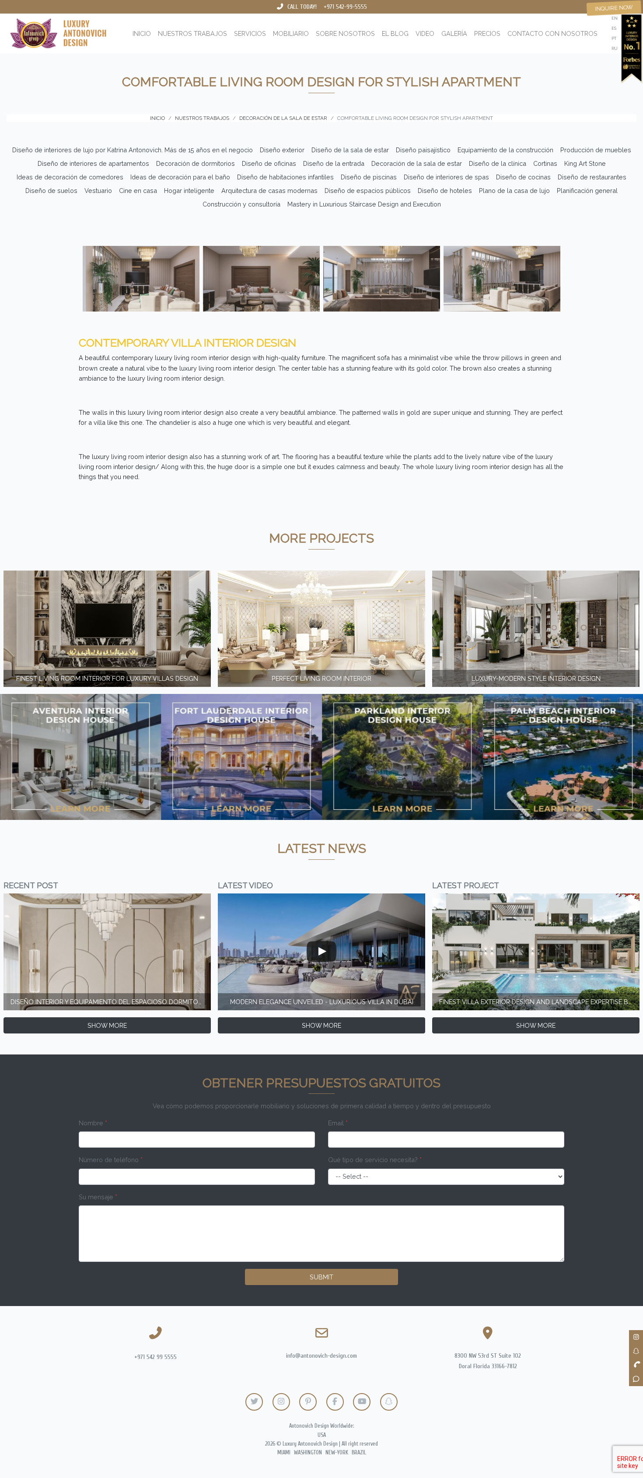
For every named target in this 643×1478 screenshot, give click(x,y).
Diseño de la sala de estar (350, 150)
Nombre (93, 1123)
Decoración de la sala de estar (416, 163)
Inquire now (614, 8)
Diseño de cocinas (523, 177)
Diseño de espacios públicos (368, 190)
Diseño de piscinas (369, 177)
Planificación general (587, 190)
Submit (321, 1277)
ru (615, 48)
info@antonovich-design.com (321, 1355)
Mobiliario (291, 33)
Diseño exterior (282, 150)
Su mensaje (98, 1197)
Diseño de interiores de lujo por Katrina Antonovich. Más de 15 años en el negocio (132, 150)
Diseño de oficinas (269, 163)
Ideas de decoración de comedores (70, 177)
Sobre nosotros (345, 33)
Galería (454, 33)
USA (322, 1435)
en (615, 18)
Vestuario (98, 190)
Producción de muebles (595, 150)
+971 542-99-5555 (345, 7)
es (614, 28)
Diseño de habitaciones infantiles (285, 177)
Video (425, 33)
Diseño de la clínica (497, 163)
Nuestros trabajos (192, 33)
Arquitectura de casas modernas (269, 190)
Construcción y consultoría (241, 204)
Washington (308, 1453)
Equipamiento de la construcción (505, 150)
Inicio (142, 33)
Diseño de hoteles (445, 190)
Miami (283, 1453)
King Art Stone (585, 163)
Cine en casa (138, 190)
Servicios (250, 33)
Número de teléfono (111, 1159)
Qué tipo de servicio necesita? (375, 1159)
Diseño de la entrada (333, 163)
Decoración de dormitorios (195, 163)
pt (614, 38)
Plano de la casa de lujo (514, 190)
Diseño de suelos (51, 190)
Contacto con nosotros (552, 33)
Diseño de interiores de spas (446, 177)
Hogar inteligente (189, 190)
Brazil (359, 1453)
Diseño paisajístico (423, 150)
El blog (395, 33)
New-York (336, 1453)
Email (338, 1123)
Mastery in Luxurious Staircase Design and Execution (364, 204)
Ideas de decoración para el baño (180, 177)
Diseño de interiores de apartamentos (93, 163)
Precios (487, 33)
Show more (107, 1025)
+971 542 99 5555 (155, 1357)
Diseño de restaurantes (592, 177)
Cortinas (545, 163)
